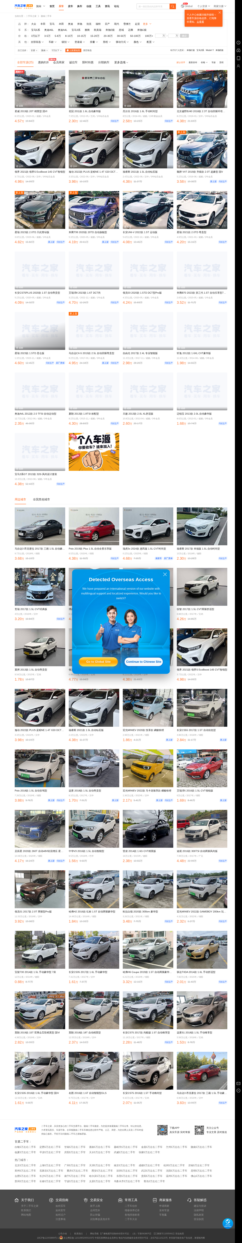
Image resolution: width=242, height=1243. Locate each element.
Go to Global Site (98, 661)
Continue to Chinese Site (143, 661)
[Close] (165, 574)
